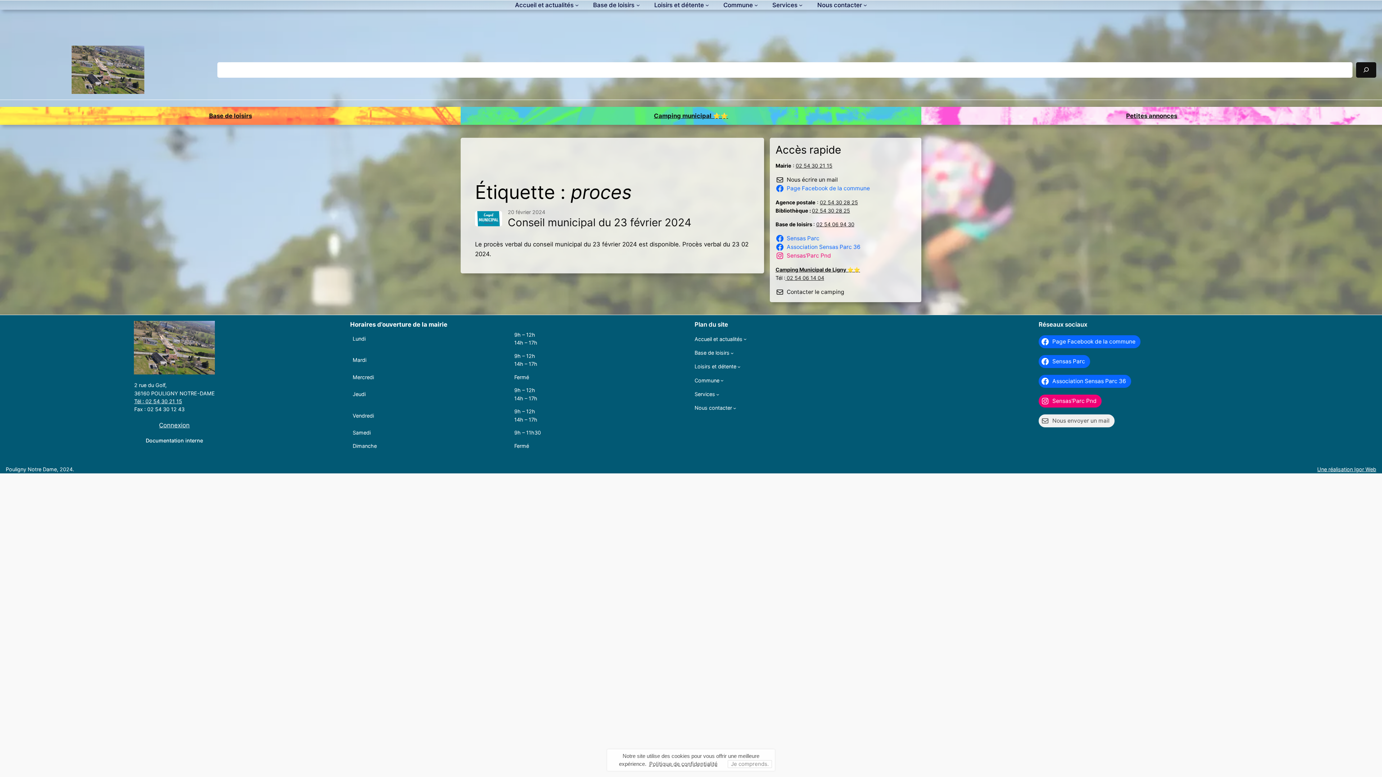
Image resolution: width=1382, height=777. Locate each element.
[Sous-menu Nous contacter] (865, 5)
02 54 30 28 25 (839, 202)
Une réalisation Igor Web (1346, 469)
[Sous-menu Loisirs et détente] (707, 5)
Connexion (174, 425)
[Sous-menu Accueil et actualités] (577, 5)
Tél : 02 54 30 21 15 (158, 401)
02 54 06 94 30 (835, 224)
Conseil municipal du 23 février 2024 (599, 222)
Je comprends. (750, 763)
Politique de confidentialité (683, 763)
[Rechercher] (1366, 70)
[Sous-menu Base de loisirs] (638, 5)
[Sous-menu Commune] (756, 5)
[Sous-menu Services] (801, 5)
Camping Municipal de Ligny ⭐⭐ (818, 270)
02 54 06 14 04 (804, 278)
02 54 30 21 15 (814, 166)
